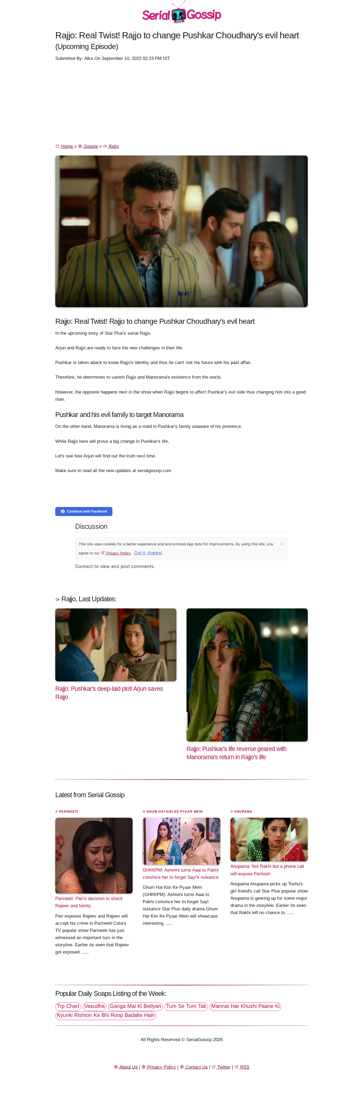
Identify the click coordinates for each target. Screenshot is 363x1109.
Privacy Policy (118, 553)
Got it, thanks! (148, 552)
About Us (128, 1067)
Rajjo (113, 146)
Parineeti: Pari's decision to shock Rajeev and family (89, 902)
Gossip (90, 146)
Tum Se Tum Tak (186, 1006)
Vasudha (94, 1006)
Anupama (243, 811)
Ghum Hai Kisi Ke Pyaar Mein (174, 811)
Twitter (223, 1067)
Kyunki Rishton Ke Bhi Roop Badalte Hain (106, 1015)
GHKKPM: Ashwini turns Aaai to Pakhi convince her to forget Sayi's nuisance (180, 873)
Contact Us (196, 1067)
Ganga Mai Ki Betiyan (135, 1006)
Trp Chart (68, 1006)
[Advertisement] (181, 102)
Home (67, 146)
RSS (244, 1067)
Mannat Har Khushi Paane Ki (245, 1006)
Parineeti (68, 811)
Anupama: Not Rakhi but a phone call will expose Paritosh (267, 870)
